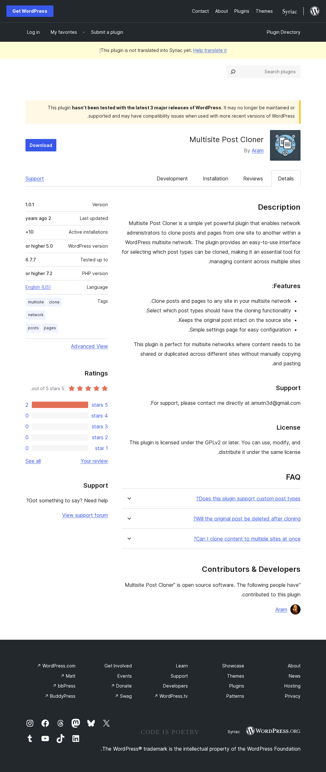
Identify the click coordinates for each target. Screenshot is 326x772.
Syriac (234, 731)
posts (33, 327)
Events (124, 676)
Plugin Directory (284, 32)
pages (50, 327)
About (294, 665)
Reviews (253, 178)
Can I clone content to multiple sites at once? (247, 539)
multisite (36, 302)
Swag (123, 696)
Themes (235, 676)
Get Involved (118, 665)
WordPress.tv (171, 696)
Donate (121, 685)
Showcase (233, 665)
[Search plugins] (233, 71)
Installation (215, 178)
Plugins (236, 685)
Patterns (235, 696)
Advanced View (89, 346)
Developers (175, 685)
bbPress (64, 685)
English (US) (38, 287)
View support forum (85, 515)
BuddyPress (60, 696)
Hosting (292, 685)
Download (41, 145)
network (36, 314)
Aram (258, 150)
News (295, 676)
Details (286, 178)
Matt (67, 676)
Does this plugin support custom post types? (248, 499)
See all (33, 461)
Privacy (293, 696)
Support (34, 178)
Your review (94, 461)
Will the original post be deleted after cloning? (247, 519)
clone (54, 302)
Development (172, 178)
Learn (182, 665)
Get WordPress (29, 11)
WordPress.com (56, 665)
